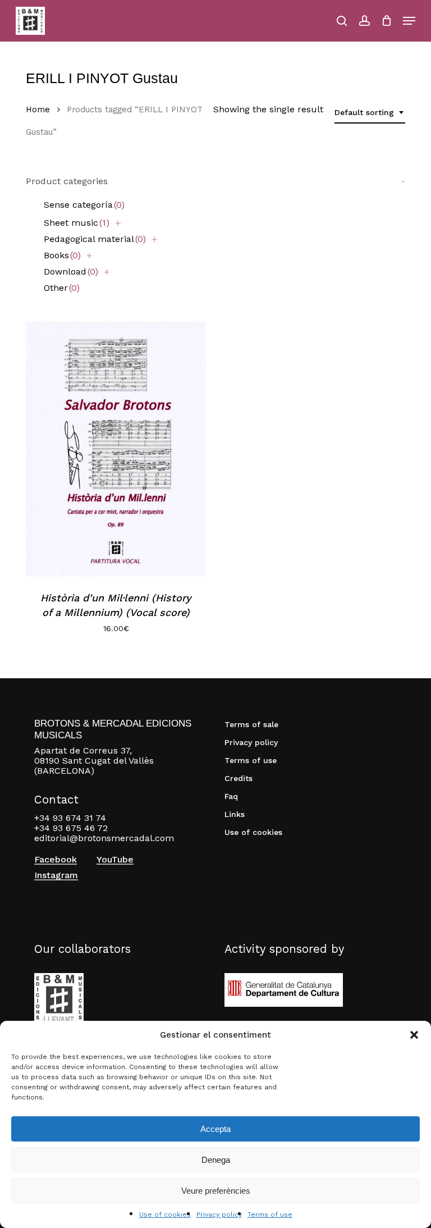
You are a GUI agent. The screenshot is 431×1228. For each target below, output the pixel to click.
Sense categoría (84, 204)
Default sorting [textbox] (364, 112)
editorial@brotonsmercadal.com (104, 838)
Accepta (215, 1129)
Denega (215, 1160)
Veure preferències (215, 1190)
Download (71, 271)
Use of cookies (165, 1214)
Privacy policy (219, 1214)
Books (62, 255)
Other (62, 287)
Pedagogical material (95, 239)
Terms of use (269, 1214)
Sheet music (76, 222)
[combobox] (369, 112)
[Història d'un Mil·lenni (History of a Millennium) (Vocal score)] (116, 449)
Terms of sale (251, 724)
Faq (231, 796)
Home (38, 109)
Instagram (56, 875)
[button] (414, 1034)
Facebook (55, 860)
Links (234, 814)
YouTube (115, 860)
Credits (238, 778)
